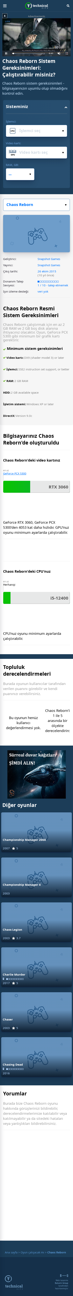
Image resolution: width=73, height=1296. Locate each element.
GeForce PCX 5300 (14, 473)
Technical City (36, 6)
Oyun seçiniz (36, 205)
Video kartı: (13, 143)
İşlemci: (11, 121)
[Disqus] (36, 1186)
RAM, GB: (12, 165)
